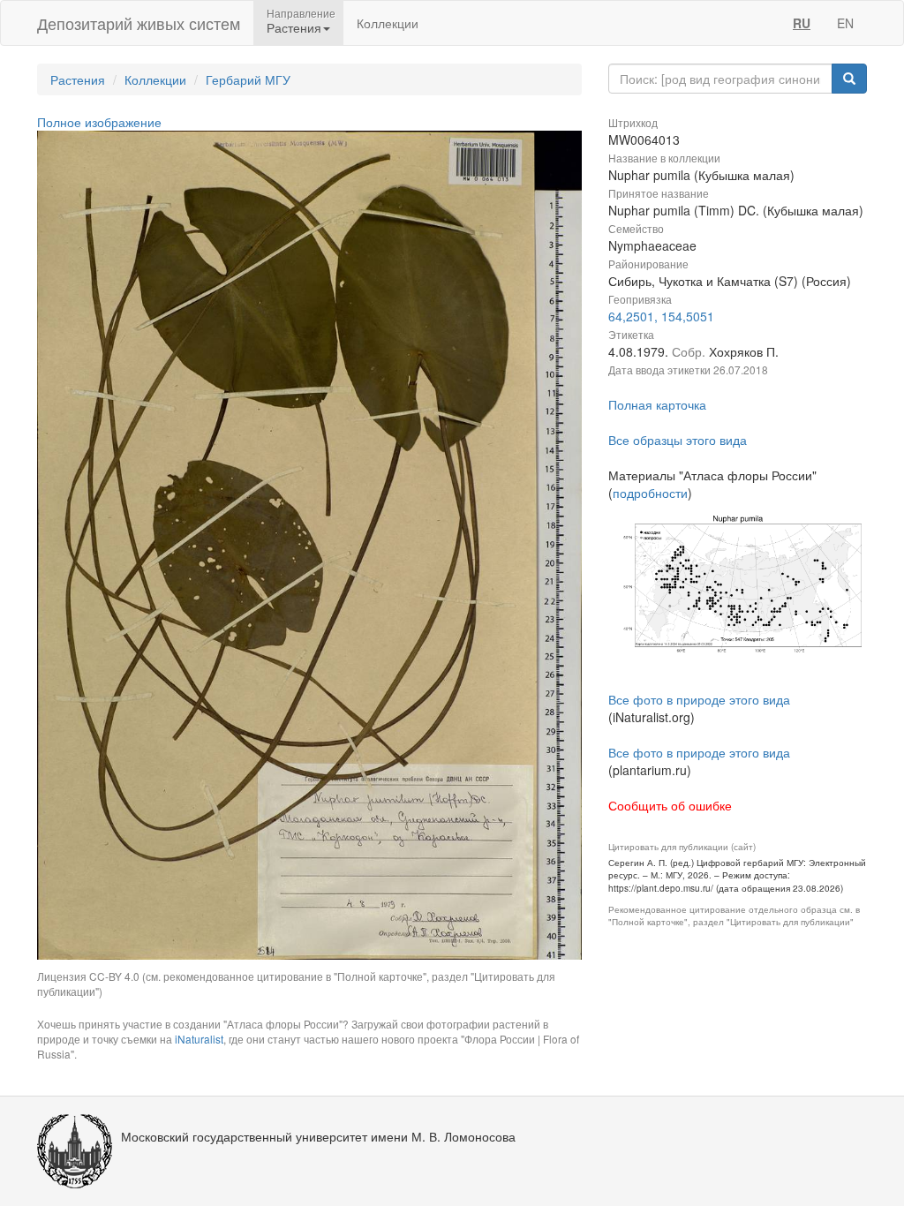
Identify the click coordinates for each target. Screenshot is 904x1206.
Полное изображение (99, 122)
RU (801, 23)
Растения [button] (294, 27)
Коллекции (387, 23)
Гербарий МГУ (248, 79)
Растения (77, 79)
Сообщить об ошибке (670, 805)
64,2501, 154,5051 (661, 316)
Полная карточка (657, 404)
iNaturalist (199, 1038)
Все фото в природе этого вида (699, 699)
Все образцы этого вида (677, 439)
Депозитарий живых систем (138, 22)
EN (845, 23)
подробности (650, 492)
